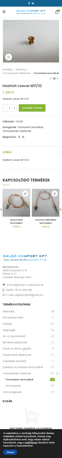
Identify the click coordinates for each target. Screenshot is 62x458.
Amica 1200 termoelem (16, 221)
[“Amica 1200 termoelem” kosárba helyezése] (25, 194)
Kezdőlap (8, 69)
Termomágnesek (12, 392)
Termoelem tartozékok (46, 73)
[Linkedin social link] (33, 3)
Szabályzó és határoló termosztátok (23, 367)
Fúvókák (7, 323)
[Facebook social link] (29, 3)
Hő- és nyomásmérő (14, 336)
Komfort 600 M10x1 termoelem (45, 221)
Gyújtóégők (9, 330)
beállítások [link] (31, 442)
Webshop (21, 69)
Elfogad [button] (10, 452)
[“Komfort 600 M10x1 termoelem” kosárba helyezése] (55, 194)
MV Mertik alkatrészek (15, 342)
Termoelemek (13, 385)
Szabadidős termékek (14, 361)
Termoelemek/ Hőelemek (17, 73)
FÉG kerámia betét (13, 317)
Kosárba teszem (32, 107)
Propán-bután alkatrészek (17, 354)
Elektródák (8, 311)
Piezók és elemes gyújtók (17, 348)
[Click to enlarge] (8, 57)
